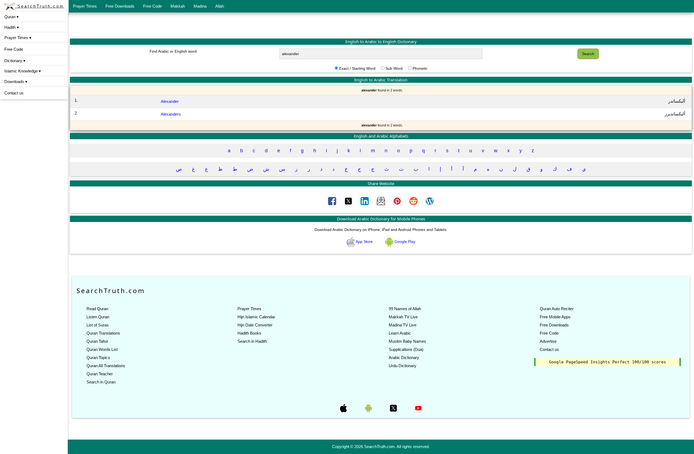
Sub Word (394, 68)
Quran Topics (98, 357)
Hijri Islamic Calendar (256, 317)
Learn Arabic (400, 333)
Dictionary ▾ (14, 60)
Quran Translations (103, 333)
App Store (364, 241)
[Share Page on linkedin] (365, 201)
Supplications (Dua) (406, 349)
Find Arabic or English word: (174, 51)
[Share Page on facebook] (332, 201)
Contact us (14, 93)
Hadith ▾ (11, 27)
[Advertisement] (381, 25)
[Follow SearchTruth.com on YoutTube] (418, 407)
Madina (200, 6)
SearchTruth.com (39, 6)
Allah (219, 6)
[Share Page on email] (381, 201)
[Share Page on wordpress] (429, 201)
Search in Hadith (252, 341)
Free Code (152, 6)
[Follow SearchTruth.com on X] (394, 407)
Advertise (548, 341)
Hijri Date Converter (254, 325)
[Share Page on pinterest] (397, 201)
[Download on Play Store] (369, 407)
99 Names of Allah (405, 308)
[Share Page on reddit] (414, 201)
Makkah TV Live (403, 317)
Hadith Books (249, 333)
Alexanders (171, 114)
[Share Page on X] (349, 201)
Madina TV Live (402, 325)
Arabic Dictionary (404, 357)
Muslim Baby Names (407, 341)
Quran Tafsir (97, 341)
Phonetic (420, 68)
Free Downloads (119, 6)
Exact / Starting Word (357, 68)
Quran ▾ (11, 16)
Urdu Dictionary (402, 365)
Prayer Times (85, 6)
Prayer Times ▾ (17, 37)
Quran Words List (102, 349)
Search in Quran (100, 382)
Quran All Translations (105, 365)
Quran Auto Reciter (557, 308)
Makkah (178, 6)
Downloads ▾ (15, 81)
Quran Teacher (99, 374)
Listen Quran (97, 317)
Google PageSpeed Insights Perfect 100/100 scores (607, 362)
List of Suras (97, 325)
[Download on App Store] (344, 407)
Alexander (170, 101)
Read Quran (97, 308)
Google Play (404, 241)
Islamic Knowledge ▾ (22, 71)
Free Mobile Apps (555, 317)
